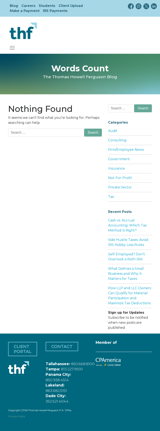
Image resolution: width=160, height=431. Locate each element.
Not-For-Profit (120, 178)
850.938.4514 (57, 380)
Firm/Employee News (126, 150)
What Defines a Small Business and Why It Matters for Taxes (126, 274)
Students (47, 6)
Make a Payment (25, 11)
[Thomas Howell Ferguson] (23, 30)
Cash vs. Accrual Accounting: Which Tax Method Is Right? (127, 225)
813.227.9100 (72, 369)
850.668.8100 (83, 364)
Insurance (116, 168)
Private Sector (120, 187)
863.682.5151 (56, 390)
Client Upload (71, 6)
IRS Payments (55, 11)
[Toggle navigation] (12, 48)
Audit (112, 131)
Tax (111, 197)
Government (119, 159)
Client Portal (22, 349)
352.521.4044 (57, 401)
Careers (28, 6)
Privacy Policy (16, 416)
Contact (61, 346)
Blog (14, 6)
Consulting (117, 140)
